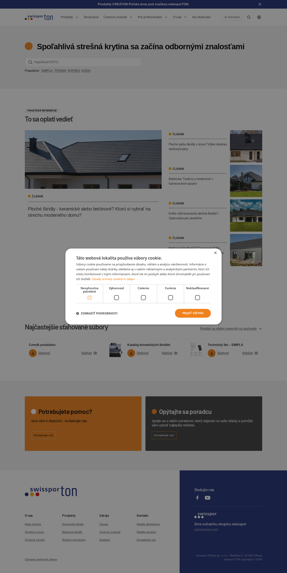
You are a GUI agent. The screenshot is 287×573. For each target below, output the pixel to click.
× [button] (215, 253)
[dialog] (143, 286)
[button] (97, 313)
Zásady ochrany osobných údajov (113, 279)
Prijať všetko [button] (192, 313)
